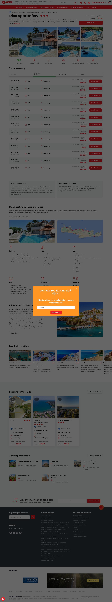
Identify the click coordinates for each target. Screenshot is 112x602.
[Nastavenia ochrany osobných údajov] (3, 599)
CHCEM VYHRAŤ (56, 313)
